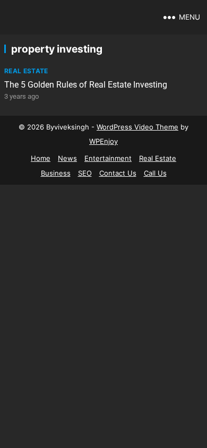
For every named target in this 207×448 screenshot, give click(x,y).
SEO (85, 173)
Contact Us (117, 173)
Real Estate (26, 71)
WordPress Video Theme (137, 127)
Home (40, 158)
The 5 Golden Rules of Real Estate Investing (85, 85)
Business (56, 173)
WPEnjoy (103, 141)
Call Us (155, 173)
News (67, 158)
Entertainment (108, 158)
